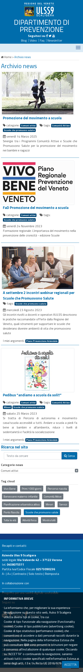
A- (3, 573)
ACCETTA (70, 664)
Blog (24, 40)
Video (33, 40)
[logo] (39, 9)
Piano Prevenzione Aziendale (42, 341)
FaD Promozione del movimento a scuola (36, 207)
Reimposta (52, 573)
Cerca (71, 455)
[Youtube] (53, 35)
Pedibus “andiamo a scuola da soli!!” (32, 395)
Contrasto (19, 573)
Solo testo (36, 573)
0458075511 (15, 564)
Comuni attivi (28, 125)
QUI (26, 644)
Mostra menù (78, 47)
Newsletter (54, 40)
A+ (9, 573)
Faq (42, 40)
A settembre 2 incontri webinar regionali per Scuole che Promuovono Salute (39, 295)
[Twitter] (50, 35)
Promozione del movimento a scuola (32, 118)
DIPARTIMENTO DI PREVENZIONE (41, 26)
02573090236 (45, 569)
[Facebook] (47, 35)
